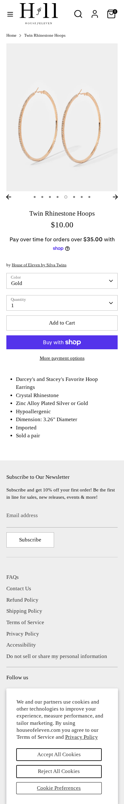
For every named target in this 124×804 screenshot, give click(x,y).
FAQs (12, 577)
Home (11, 35)
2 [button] (42, 197)
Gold (16, 283)
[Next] (115, 197)
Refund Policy (22, 600)
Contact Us (18, 589)
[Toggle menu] (10, 14)
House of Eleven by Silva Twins (39, 265)
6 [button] (74, 197)
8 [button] (89, 197)
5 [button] (65, 197)
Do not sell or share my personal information (56, 656)
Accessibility (21, 645)
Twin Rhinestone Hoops (44, 35)
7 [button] (82, 197)
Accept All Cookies (59, 754)
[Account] (94, 12)
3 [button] (50, 197)
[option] (62, 117)
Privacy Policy (81, 737)
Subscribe (30, 540)
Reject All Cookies (59, 771)
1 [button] (35, 197)
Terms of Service (25, 622)
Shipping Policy (24, 611)
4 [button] (58, 197)
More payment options (62, 358)
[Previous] (9, 197)
